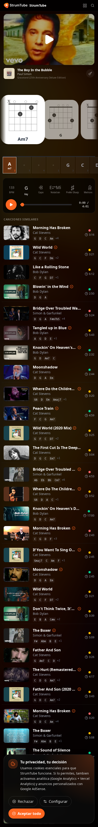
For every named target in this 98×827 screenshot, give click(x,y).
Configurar (58, 801)
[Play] (49, 39)
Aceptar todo (29, 813)
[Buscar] (92, 5)
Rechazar (26, 801)
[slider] (22, 204)
